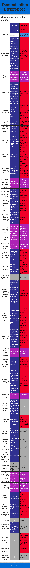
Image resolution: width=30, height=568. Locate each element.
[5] (16, 248)
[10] (23, 273)
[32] (17, 458)
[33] (11, 470)
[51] (25, 551)
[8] (16, 259)
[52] (24, 557)
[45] (23, 508)
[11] (15, 304)
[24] (14, 435)
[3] (27, 35)
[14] (11, 324)
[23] (23, 426)
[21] (17, 413)
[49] (24, 528)
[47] (11, 531)
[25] (26, 431)
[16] (16, 346)
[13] (17, 322)
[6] (26, 248)
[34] (13, 470)
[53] (27, 557)
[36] (27, 467)
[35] (24, 467)
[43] (15, 508)
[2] (25, 35)
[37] (18, 474)
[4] (27, 233)
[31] (20, 448)
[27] (23, 433)
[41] (23, 501)
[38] (11, 490)
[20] (15, 413)
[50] (24, 545)
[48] (13, 531)
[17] (14, 397)
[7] (14, 259)
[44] (20, 508)
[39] (20, 490)
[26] (20, 433)
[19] (24, 397)
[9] (10, 273)
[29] (12, 450)
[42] (13, 508)
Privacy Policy (15, 565)
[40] (20, 501)
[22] (15, 424)
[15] (14, 346)
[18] (17, 397)
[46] (23, 516)
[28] (25, 433)
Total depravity (23, 151)
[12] (26, 295)
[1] (15, 35)
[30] (26, 446)
